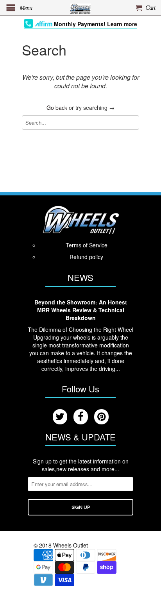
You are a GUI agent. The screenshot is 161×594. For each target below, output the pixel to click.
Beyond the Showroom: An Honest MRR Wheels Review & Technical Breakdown (80, 310)
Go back (57, 107)
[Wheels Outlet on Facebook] (80, 416)
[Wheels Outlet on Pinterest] (101, 416)
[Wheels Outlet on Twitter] (60, 416)
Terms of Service (86, 245)
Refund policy (86, 257)
